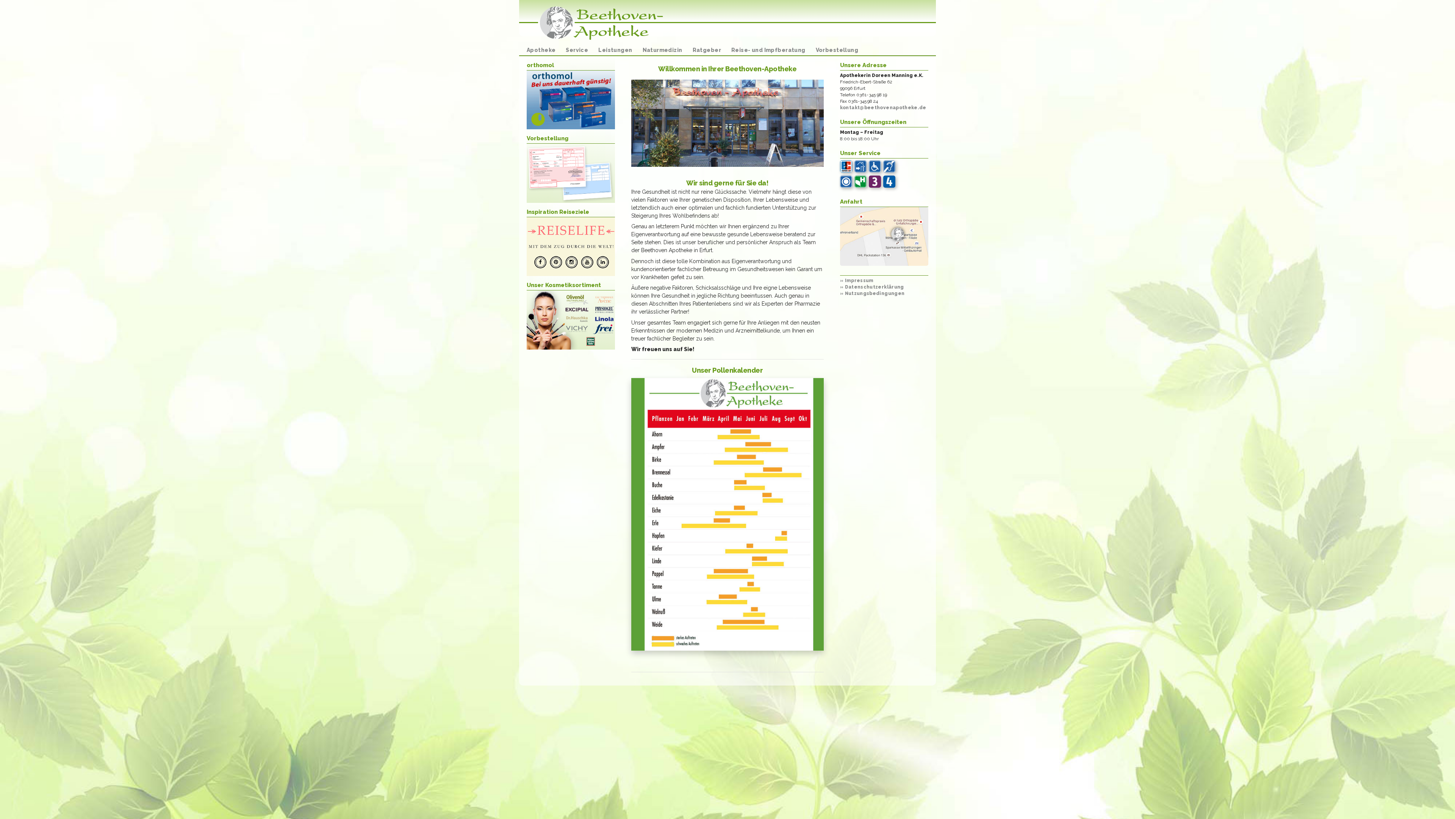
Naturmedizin (662, 50)
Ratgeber (707, 50)
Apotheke (541, 50)
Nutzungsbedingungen (872, 293)
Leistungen (615, 50)
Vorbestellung (837, 50)
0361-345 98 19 (871, 94)
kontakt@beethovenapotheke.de (883, 107)
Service (577, 50)
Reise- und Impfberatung (768, 50)
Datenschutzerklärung (872, 287)
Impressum (857, 280)
